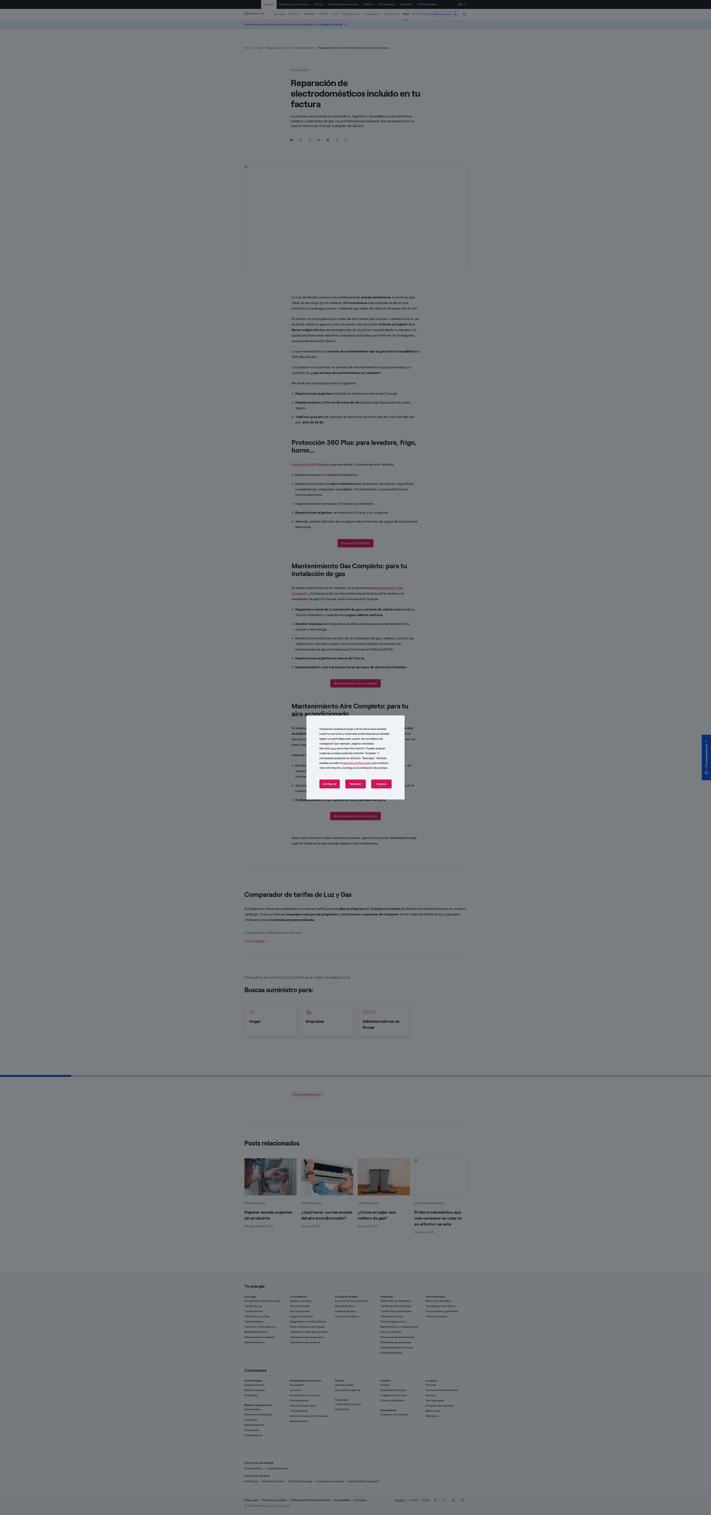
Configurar (330, 784)
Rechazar (355, 784)
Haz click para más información (342, 748)
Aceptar (381, 784)
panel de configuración (357, 763)
